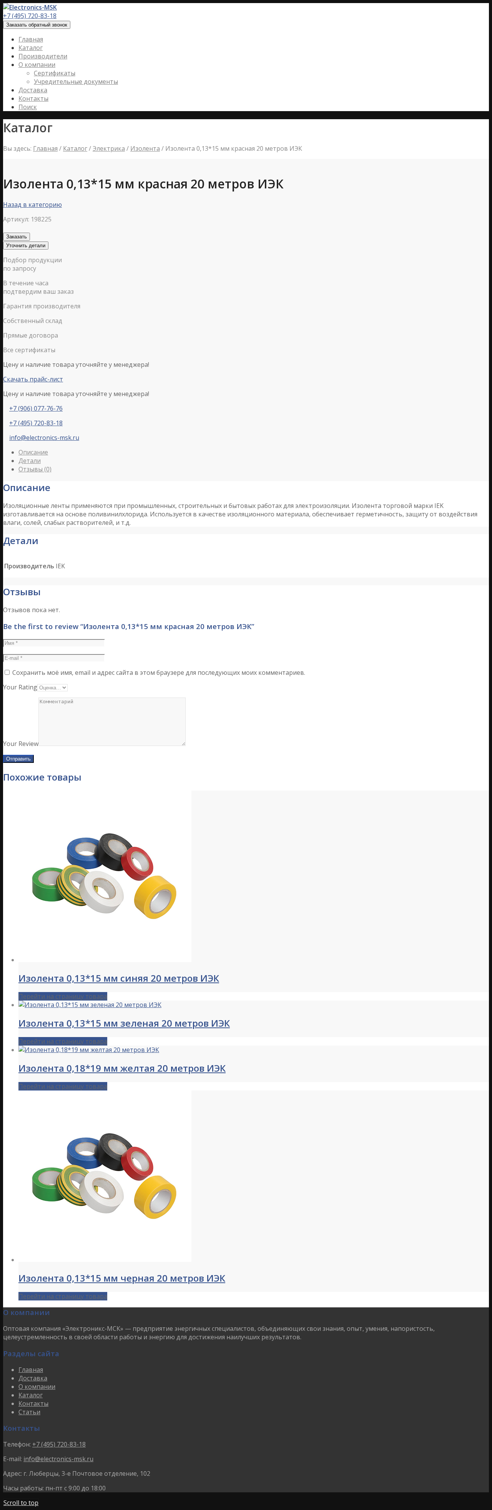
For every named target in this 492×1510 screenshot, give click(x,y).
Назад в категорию (32, 204)
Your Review (20, 743)
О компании (36, 1386)
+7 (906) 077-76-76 (36, 408)
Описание (33, 452)
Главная (45, 148)
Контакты (33, 1403)
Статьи (29, 1412)
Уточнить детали (25, 245)
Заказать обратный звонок (36, 25)
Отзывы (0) (35, 469)
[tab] (253, 452)
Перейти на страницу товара (62, 996)
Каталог (75, 148)
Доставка (32, 1378)
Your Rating (20, 687)
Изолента (145, 148)
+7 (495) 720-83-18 (30, 16)
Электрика (109, 148)
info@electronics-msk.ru (44, 437)
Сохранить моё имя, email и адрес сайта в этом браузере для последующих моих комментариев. (158, 672)
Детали (29, 460)
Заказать (16, 237)
